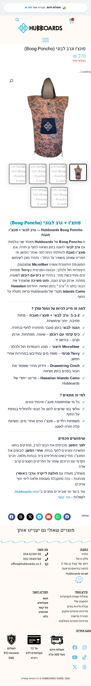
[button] (17, 19)
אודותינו (43, 612)
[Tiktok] (84, 657)
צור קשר (64, 497)
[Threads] (84, 667)
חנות (45, 598)
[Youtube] (75, 657)
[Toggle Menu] (45, 40)
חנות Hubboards (27, 491)
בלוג (45, 616)
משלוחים (42, 603)
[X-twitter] (75, 667)
